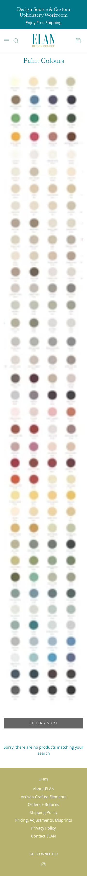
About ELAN (43, 789)
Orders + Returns (43, 804)
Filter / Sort (43, 723)
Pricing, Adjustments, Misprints (43, 820)
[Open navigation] (6, 40)
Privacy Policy (43, 828)
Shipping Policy (43, 812)
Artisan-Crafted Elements (43, 796)
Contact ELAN (43, 836)
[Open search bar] (17, 40)
